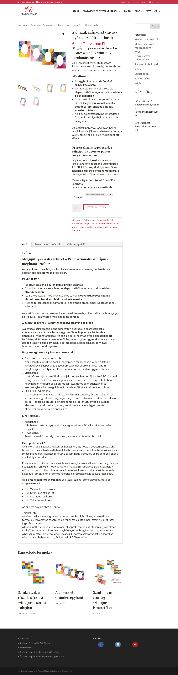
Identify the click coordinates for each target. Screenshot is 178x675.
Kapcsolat (24, 639)
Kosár (144, 2)
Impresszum (25, 648)
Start (76, 11)
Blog (137, 11)
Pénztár (135, 2)
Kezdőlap (23, 25)
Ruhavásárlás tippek (147, 64)
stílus (138, 69)
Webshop (151, 11)
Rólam (127, 11)
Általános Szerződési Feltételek (35, 643)
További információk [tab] (47, 244)
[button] (63, 34)
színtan (139, 83)
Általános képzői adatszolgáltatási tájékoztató (42, 657)
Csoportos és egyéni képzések (100, 11)
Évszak (78, 197)
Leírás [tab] (24, 244)
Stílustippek (142, 73)
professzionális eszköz (83, 227)
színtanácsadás (102, 227)
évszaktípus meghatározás (85, 223)
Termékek (36, 25)
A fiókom (125, 2)
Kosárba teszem (96, 207)
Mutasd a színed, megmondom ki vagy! (144, 48)
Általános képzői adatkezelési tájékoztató (39, 652)
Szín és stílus (142, 78)
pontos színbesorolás (109, 223)
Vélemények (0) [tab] (76, 244)
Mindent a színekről (146, 39)
